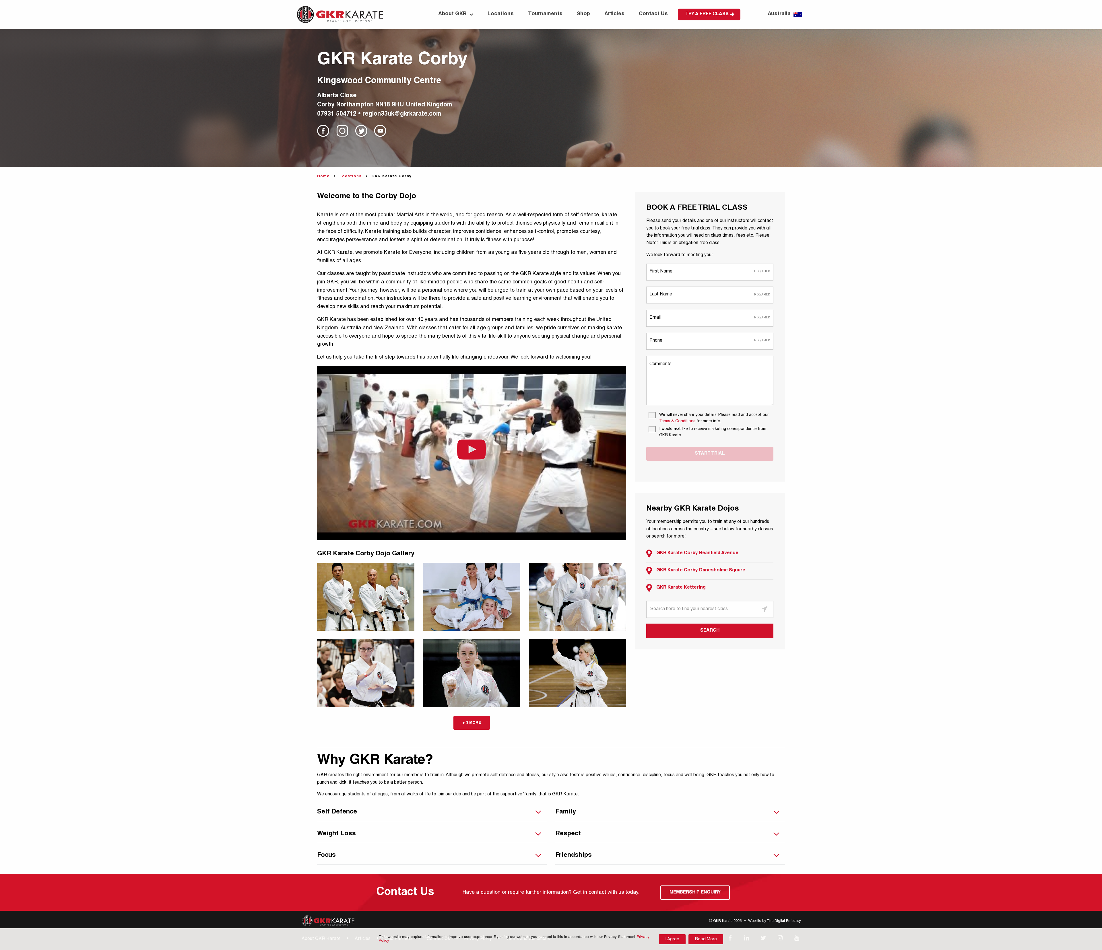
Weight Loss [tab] (336, 834)
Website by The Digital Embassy (774, 921)
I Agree (672, 939)
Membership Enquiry (695, 892)
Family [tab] (565, 812)
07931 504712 (336, 114)
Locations (501, 14)
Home (323, 176)
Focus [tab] (326, 855)
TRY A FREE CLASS (707, 14)
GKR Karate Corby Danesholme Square (700, 570)
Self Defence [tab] (337, 812)
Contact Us (653, 14)
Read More (706, 939)
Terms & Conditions (677, 421)
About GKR (452, 14)
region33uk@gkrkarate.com (401, 114)
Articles (614, 14)
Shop (583, 14)
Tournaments (545, 14)
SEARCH (709, 630)
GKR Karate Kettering (681, 587)
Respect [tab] (568, 834)
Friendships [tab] (573, 855)
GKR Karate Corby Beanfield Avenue (697, 553)
